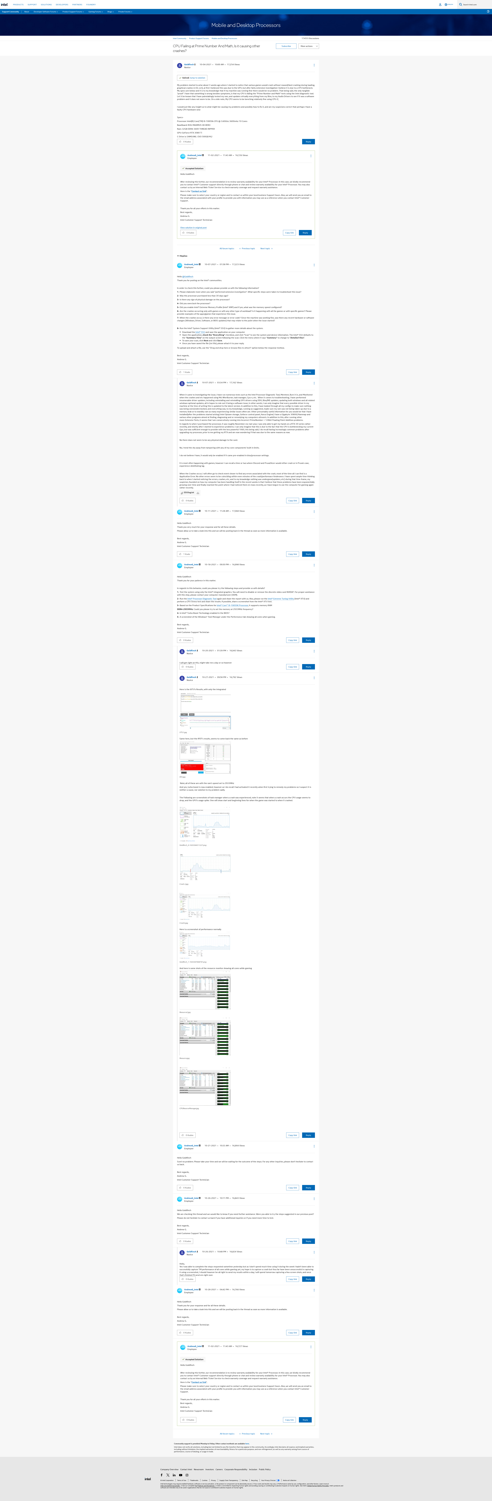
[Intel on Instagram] (187, 1475)
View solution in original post (193, 227)
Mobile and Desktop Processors (224, 38)
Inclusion (253, 1469)
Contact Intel (186, 1469)
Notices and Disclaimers (206, 1485)
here (247, 1443)
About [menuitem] (26, 11)
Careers (219, 1469)
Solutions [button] (46, 4)
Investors (210, 1469)
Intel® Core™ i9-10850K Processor (232, 605)
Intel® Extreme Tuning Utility (281, 598)
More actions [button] (306, 46)
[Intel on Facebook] (161, 1475)
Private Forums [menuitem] (124, 11)
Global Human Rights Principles (318, 1485)
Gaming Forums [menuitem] (95, 11)
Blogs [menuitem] (109, 11)
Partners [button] (77, 4)
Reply (308, 141)
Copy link (289, 232)
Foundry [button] (91, 4)
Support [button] (32, 4)
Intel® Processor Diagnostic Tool (202, 598)
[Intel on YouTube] (180, 1475)
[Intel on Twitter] (168, 1475)
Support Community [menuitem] (10, 11)
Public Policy (265, 1469)
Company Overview (169, 1469)
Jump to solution (193, 77)
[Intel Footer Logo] (148, 1478)
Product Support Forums (199, 38)
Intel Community (179, 38)
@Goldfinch (187, 276)
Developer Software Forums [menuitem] (45, 11)
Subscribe (286, 46)
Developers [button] (62, 4)
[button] (314, 65)
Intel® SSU (200, 331)
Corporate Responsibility (235, 1469)
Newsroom (199, 1469)
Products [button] (18, 4)
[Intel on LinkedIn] (174, 1475)
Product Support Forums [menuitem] (72, 11)
